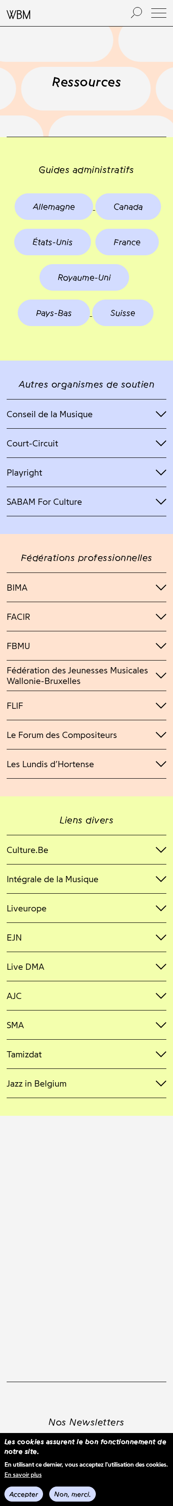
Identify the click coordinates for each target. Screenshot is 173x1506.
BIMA (17, 587)
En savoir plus (23, 1475)
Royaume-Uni (84, 277)
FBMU (18, 646)
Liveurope (27, 908)
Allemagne (54, 206)
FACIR (18, 616)
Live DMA (25, 966)
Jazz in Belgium (37, 1083)
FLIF (15, 705)
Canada (128, 206)
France (127, 242)
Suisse (122, 312)
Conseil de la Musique (50, 414)
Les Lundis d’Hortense (50, 764)
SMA (15, 1025)
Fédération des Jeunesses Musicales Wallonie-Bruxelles (77, 675)
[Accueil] (59, 13)
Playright (24, 472)
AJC (14, 996)
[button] (158, 13)
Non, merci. (72, 1494)
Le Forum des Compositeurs (62, 735)
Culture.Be (27, 850)
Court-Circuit (32, 443)
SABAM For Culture (44, 501)
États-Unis (52, 242)
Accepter (23, 1494)
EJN (14, 937)
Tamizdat (24, 1054)
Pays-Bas (54, 312)
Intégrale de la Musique (52, 879)
